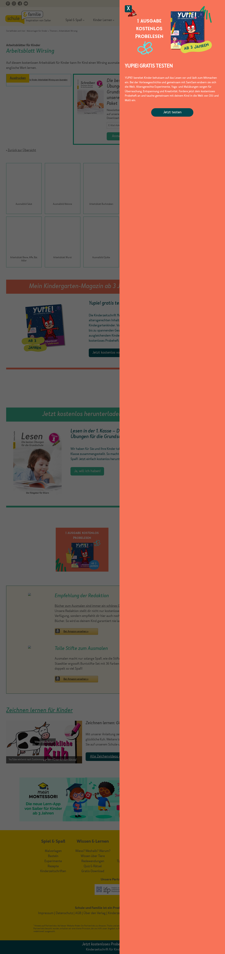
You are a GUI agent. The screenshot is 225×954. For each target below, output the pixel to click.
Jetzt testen (172, 112)
